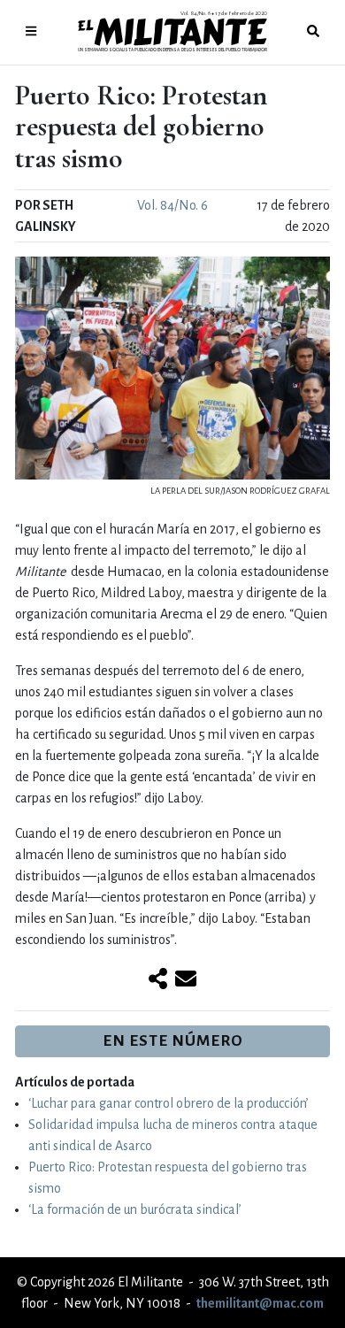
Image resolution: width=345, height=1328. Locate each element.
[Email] (185, 980)
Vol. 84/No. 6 (172, 205)
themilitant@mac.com (260, 1303)
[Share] (158, 980)
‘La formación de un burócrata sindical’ (135, 1209)
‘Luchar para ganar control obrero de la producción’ (168, 1103)
